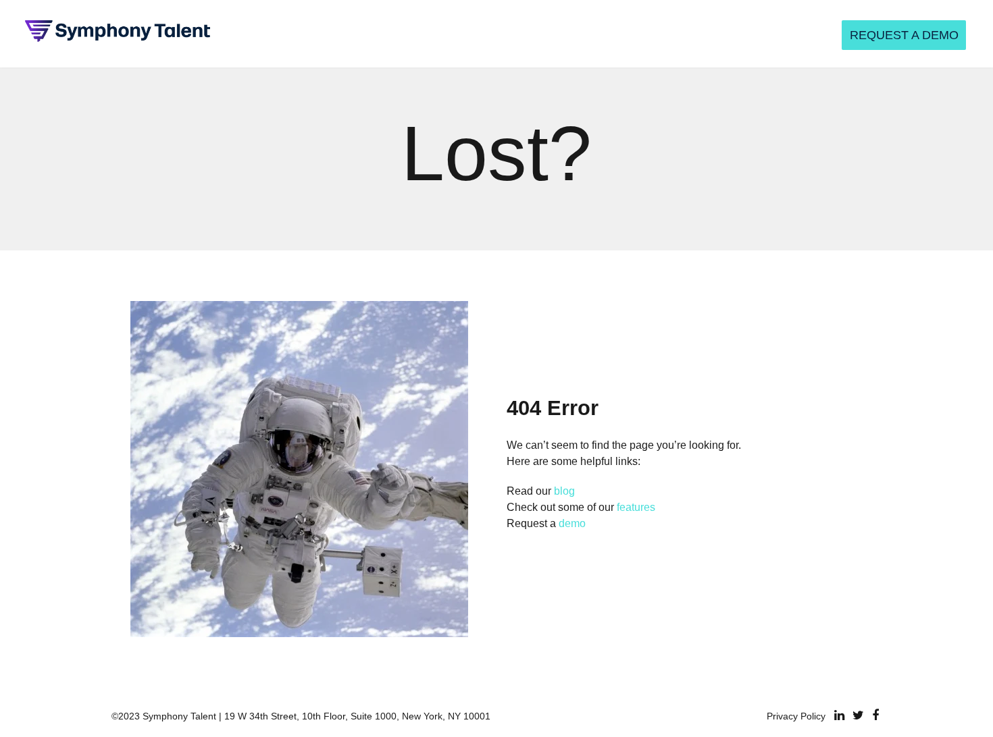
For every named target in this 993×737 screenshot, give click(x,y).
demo (572, 523)
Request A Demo (904, 35)
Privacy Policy (796, 716)
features (636, 507)
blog (564, 491)
